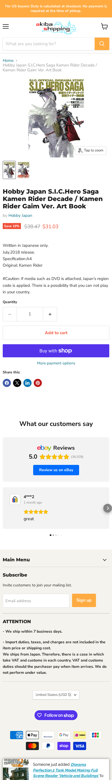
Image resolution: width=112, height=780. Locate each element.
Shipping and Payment (40, 762)
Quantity (10, 302)
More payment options (56, 363)
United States (53, 694)
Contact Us (89, 775)
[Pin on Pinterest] (38, 383)
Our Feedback (96, 762)
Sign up (84, 600)
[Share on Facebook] (7, 383)
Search (10, 762)
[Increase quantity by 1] (50, 314)
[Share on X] (17, 383)
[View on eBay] (15, 499)
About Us (71, 762)
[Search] (102, 44)
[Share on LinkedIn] (27, 383)
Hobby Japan (20, 215)
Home (8, 60)
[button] (4, 508)
